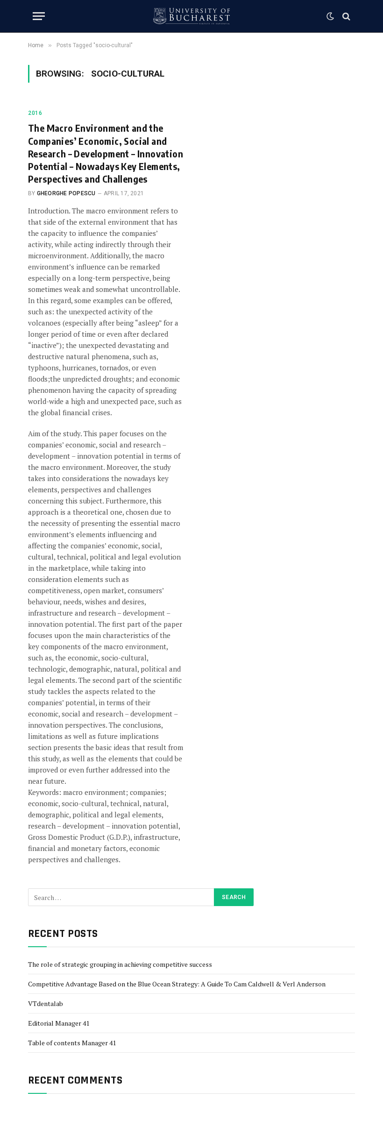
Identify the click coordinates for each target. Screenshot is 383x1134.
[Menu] (39, 16)
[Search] (345, 16)
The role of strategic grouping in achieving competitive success (120, 964)
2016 (35, 113)
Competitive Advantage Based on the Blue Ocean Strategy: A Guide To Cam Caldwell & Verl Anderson (177, 983)
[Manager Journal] (191, 16)
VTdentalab (45, 1003)
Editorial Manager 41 (58, 1023)
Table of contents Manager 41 (72, 1042)
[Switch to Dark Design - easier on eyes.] (330, 16)
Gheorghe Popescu (66, 193)
